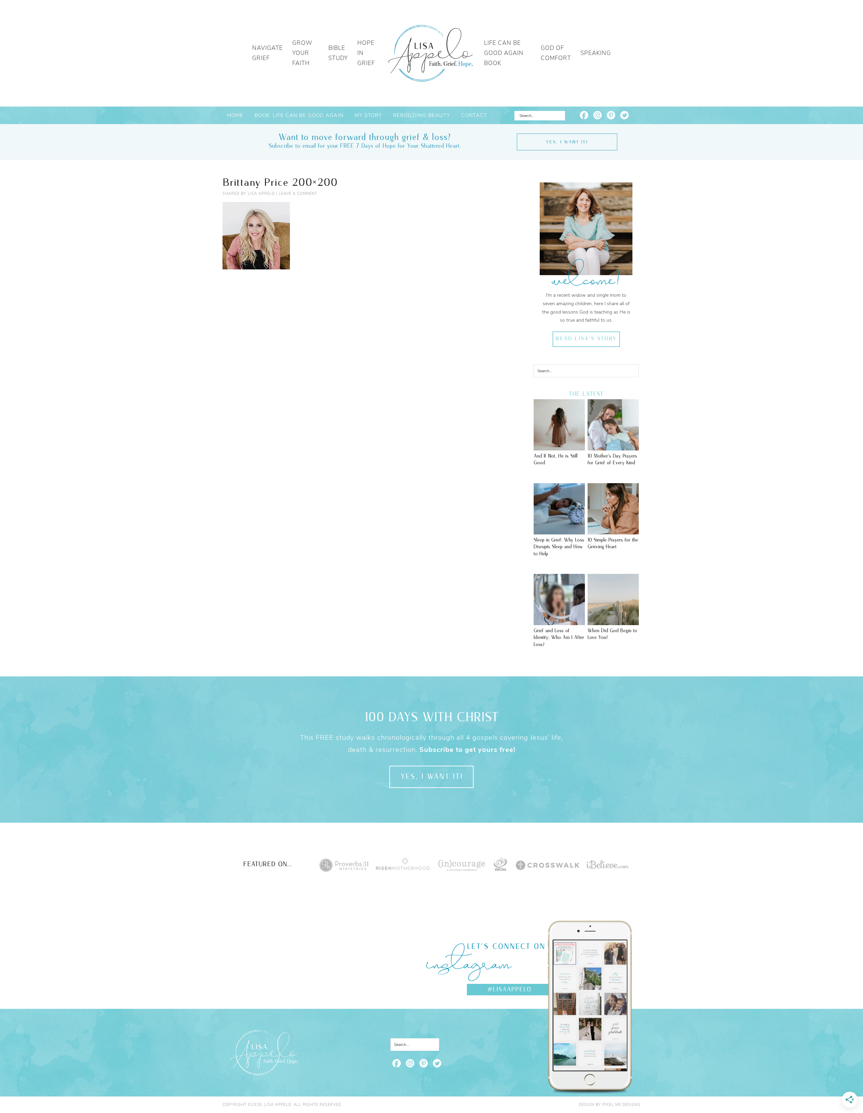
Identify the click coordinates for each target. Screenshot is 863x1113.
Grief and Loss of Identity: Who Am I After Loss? (559, 637)
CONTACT (474, 115)
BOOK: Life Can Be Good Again (299, 115)
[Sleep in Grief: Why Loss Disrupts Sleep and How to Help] (559, 531)
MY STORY (368, 115)
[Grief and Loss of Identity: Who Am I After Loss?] (559, 622)
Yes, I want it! (567, 142)
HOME (235, 115)
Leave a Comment (298, 193)
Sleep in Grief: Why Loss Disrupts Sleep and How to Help (559, 547)
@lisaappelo (509, 989)
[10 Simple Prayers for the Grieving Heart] (613, 531)
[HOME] (430, 53)
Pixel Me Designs (621, 1104)
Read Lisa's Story (586, 339)
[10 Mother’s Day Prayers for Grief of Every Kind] (613, 447)
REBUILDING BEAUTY (421, 115)
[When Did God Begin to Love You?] (613, 622)
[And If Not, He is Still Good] (559, 447)
